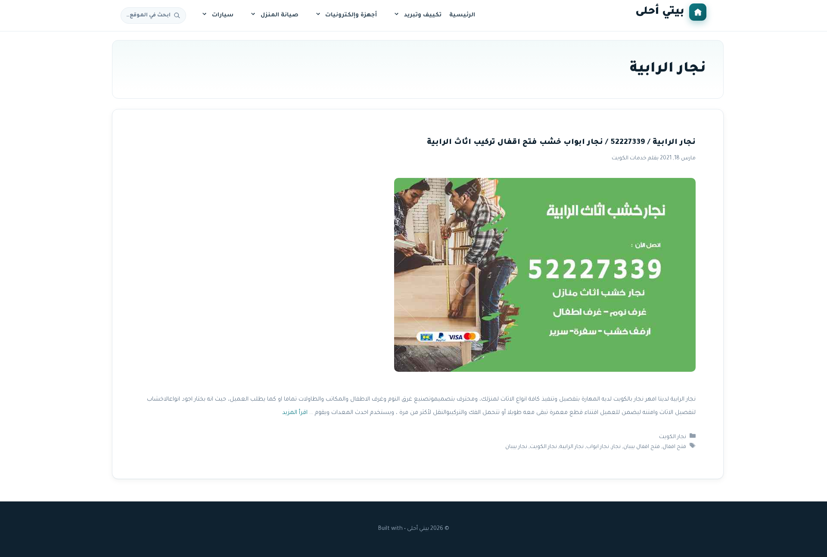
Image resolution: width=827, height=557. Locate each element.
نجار (616, 447)
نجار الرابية (572, 447)
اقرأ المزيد (295, 413)
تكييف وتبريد (422, 15)
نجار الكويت (672, 437)
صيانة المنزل (279, 15)
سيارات (222, 15)
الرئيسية (462, 15)
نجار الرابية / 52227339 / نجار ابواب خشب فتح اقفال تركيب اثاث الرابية (561, 143)
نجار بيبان (516, 447)
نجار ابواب (597, 447)
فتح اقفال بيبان (641, 447)
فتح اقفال (674, 447)
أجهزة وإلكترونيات (351, 15)
